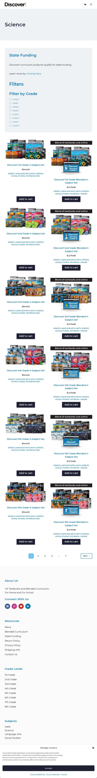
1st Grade (10, 675)
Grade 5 (11, 448)
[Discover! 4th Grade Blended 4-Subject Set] (71, 362)
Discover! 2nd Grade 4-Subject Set (26, 233)
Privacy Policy (13, 645)
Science (39, 174)
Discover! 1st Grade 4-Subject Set (25, 165)
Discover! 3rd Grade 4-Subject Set (26, 302)
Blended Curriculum (16, 631)
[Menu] (91, 4)
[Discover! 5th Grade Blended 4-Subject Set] (71, 431)
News (8, 627)
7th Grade (10, 702)
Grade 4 (11, 379)
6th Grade (10, 697)
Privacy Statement (53, 774)
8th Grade (10, 706)
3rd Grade (10, 684)
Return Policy (12, 640)
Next (85, 556)
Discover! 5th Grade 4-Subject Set (25, 439)
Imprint (64, 774)
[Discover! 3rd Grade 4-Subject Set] (26, 286)
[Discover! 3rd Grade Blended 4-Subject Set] (71, 294)
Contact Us (11, 654)
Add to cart (25, 199)
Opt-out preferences (37, 774)
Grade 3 (11, 311)
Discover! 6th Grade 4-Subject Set (26, 507)
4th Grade (10, 688)
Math (32, 174)
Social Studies (18, 176)
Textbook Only (33, 176)
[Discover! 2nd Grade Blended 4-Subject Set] (71, 225)
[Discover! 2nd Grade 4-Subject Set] (26, 218)
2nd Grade (11, 679)
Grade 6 (11, 516)
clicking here (33, 73)
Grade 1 (11, 174)
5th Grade (10, 693)
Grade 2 (11, 242)
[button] (93, 748)
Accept (48, 768)
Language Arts (23, 174)
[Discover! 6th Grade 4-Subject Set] (26, 492)
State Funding (13, 636)
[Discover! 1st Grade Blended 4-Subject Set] (71, 157)
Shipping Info (12, 650)
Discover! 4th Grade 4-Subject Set (26, 370)
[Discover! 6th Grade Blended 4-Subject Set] (71, 499)
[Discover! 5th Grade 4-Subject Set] (26, 423)
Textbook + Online (78, 194)
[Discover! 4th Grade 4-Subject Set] (26, 355)
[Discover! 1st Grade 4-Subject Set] (26, 149)
